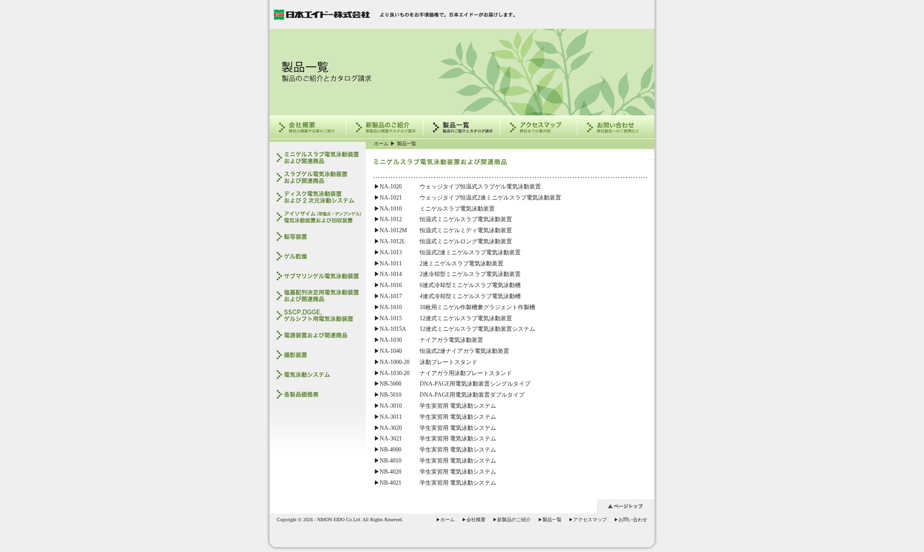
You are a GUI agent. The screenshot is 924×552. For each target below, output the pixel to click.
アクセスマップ (588, 519)
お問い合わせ (630, 519)
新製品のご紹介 (512, 519)
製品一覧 (406, 143)
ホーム (381, 143)
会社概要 (474, 519)
